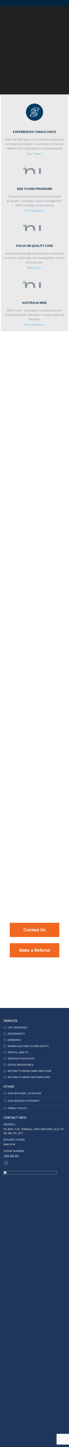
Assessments (16, 1033)
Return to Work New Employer (29, 1077)
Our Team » (34, 154)
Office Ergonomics (20, 1064)
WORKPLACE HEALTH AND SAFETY (28, 1046)
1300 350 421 (11, 1155)
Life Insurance (17, 1027)
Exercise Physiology (21, 1058)
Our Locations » (34, 325)
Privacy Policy (17, 1108)
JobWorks (14, 1040)
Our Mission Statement (24, 1100)
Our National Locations (24, 1093)
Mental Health (18, 1052)
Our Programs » (34, 211)
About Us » (34, 268)
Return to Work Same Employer (29, 1071)
